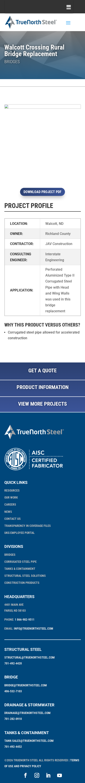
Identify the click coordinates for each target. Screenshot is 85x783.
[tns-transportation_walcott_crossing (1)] (42, 181)
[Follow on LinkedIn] (48, 775)
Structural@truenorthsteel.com (29, 657)
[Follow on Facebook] (25, 775)
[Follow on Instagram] (37, 775)
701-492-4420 (13, 663)
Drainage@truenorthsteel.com (27, 713)
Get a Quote (42, 371)
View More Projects (42, 404)
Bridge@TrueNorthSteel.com (25, 685)
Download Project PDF (42, 192)
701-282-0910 (13, 719)
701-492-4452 (13, 746)
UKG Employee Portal (19, 532)
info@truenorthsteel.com (33, 628)
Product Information (43, 387)
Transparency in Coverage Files (27, 525)
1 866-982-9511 (24, 619)
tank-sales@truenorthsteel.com (29, 740)
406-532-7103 (13, 691)
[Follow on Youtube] (59, 775)
